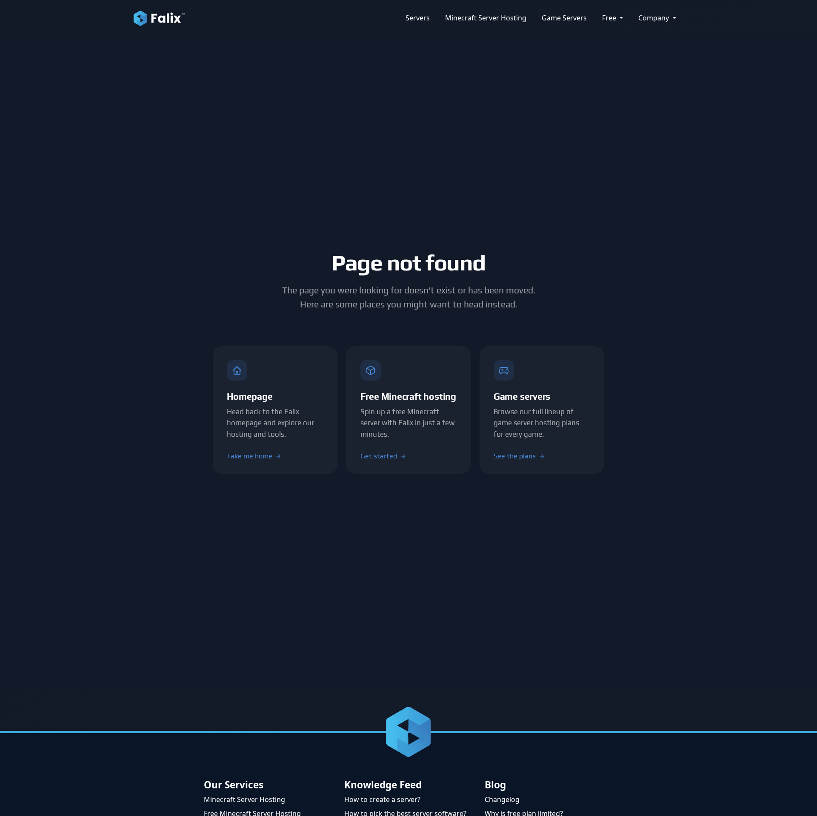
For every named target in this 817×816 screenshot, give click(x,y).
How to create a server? (382, 799)
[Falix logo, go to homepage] (159, 18)
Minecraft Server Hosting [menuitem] (485, 18)
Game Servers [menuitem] (564, 18)
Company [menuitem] (654, 18)
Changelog (502, 799)
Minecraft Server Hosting (244, 799)
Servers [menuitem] (418, 18)
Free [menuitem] (610, 18)
